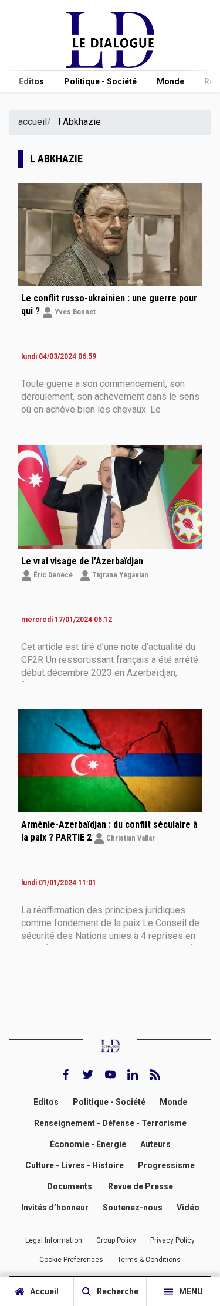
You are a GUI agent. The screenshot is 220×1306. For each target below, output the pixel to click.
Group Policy (116, 1240)
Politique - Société (100, 81)
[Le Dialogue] (110, 64)
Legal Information (53, 1240)
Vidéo (188, 1207)
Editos (31, 81)
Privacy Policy (172, 1240)
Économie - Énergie (88, 1144)
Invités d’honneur (55, 1207)
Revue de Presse (140, 1186)
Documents (70, 1186)
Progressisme (166, 1165)
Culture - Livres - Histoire (74, 1165)
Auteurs (155, 1144)
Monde (170, 81)
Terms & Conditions (149, 1260)
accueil (32, 121)
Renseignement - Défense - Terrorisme (110, 1123)
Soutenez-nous (133, 1207)
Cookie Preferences (71, 1260)
